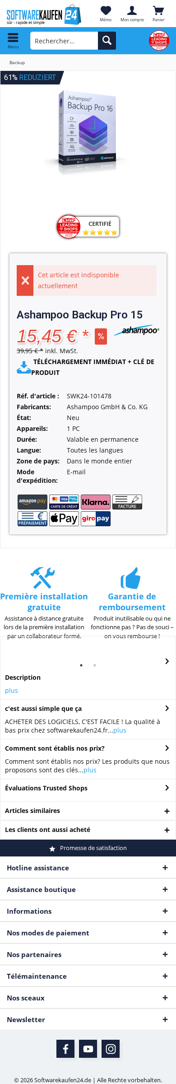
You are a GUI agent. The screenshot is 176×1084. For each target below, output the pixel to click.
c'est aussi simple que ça (43, 708)
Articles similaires (32, 810)
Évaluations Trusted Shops (46, 788)
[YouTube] (88, 1049)
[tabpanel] (44, 607)
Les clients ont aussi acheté (47, 829)
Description (23, 677)
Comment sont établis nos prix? (55, 748)
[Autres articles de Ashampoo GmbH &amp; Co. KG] (136, 330)
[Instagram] (111, 1049)
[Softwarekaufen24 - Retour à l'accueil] (44, 15)
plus (11, 690)
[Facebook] (65, 1049)
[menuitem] (13, 40)
